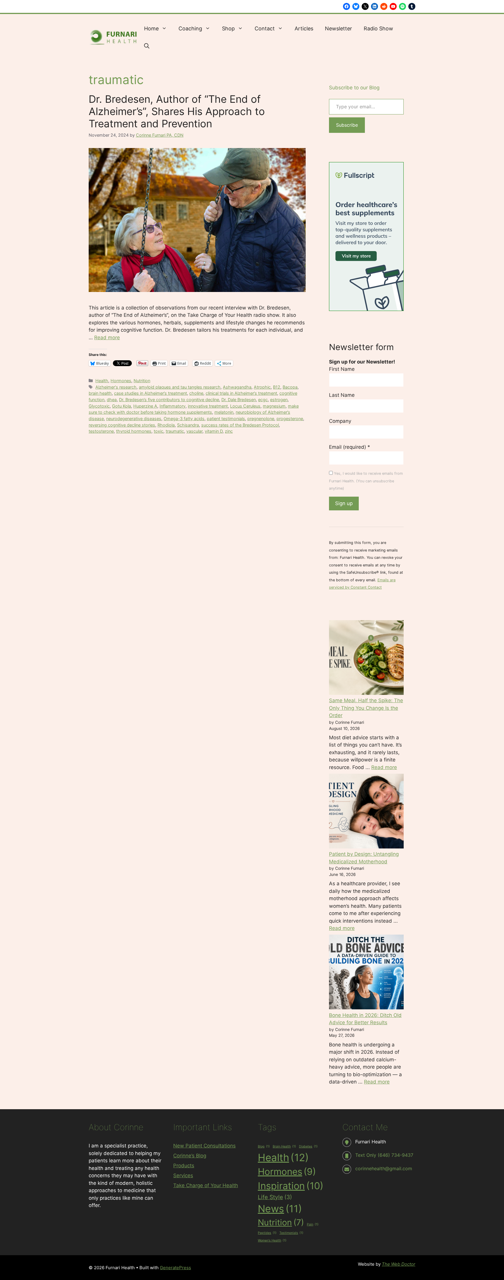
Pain (312, 1224)
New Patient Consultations (204, 1146)
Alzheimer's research (115, 387)
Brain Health (284, 1146)
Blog (264, 1146)
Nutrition (142, 380)
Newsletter (338, 28)
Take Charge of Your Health (205, 1185)
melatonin (223, 412)
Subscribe (347, 125)
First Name (342, 369)
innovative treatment (208, 406)
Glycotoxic (99, 406)
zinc (229, 431)
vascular (194, 431)
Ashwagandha (237, 387)
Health (101, 380)
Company (340, 421)
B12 (276, 387)
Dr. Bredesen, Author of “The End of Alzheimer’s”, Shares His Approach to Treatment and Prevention (177, 111)
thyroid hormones (133, 431)
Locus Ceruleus (245, 406)
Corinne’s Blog (189, 1156)
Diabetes (308, 1146)
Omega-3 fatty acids (184, 418)
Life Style (275, 1197)
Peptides (267, 1233)
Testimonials (291, 1233)
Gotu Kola (121, 406)
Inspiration (290, 1186)
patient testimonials (226, 418)
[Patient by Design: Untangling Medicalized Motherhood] (366, 812)
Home (151, 28)
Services (183, 1175)
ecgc (263, 399)
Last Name (342, 395)
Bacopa (290, 387)
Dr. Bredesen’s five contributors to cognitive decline (169, 399)
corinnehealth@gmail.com (383, 1168)
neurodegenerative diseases (133, 418)
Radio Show (378, 28)
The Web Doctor (398, 1264)
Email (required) (349, 447)
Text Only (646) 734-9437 (384, 1155)
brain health (100, 393)
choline (196, 393)
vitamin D (214, 431)
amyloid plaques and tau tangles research (179, 387)
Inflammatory (173, 406)
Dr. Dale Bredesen (238, 399)
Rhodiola (166, 424)
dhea (112, 399)
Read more (107, 337)
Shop (228, 28)
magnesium (274, 406)
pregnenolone (260, 418)
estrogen (279, 399)
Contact (265, 28)
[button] (146, 46)
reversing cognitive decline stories (122, 424)
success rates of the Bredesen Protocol (240, 424)
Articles (304, 28)
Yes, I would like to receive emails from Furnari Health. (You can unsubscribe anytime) (366, 481)
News (280, 1209)
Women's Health (272, 1240)
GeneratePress (175, 1267)
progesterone (289, 418)
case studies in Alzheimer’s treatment (150, 393)
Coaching (190, 28)
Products (183, 1165)
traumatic (175, 431)
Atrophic (262, 387)
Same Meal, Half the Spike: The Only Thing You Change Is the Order (366, 708)
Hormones (121, 380)
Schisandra (188, 424)
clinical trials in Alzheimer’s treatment (241, 393)
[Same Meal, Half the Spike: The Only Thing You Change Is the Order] (366, 658)
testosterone (101, 431)
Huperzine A (145, 406)
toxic (158, 431)
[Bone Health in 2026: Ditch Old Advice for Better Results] (366, 973)
